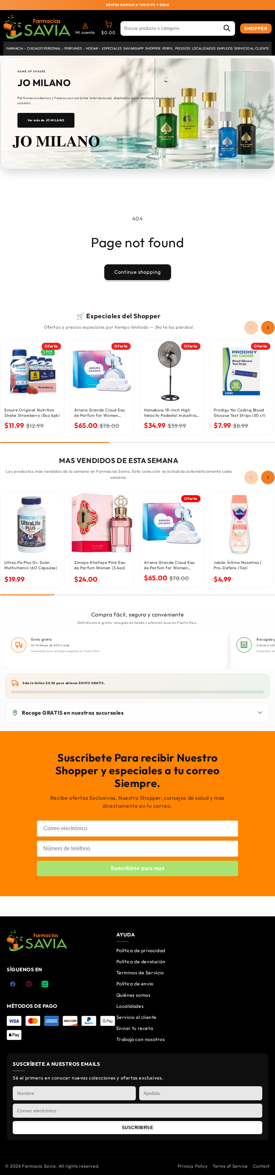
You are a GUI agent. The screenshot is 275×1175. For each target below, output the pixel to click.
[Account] (85, 25)
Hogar (93, 48)
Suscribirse (138, 1127)
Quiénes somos (133, 995)
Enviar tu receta (134, 1028)
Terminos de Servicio (140, 973)
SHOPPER (255, 28)
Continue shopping (137, 272)
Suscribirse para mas (138, 868)
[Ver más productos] (268, 328)
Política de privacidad (140, 951)
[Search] (226, 28)
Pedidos (182, 48)
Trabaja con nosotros (140, 1039)
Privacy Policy (193, 1166)
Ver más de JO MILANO (46, 120)
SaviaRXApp (133, 48)
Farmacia (15, 48)
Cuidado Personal (45, 48)
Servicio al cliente (251, 48)
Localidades (204, 48)
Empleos (225, 48)
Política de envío (135, 984)
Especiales (112, 48)
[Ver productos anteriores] (251, 328)
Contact (261, 1166)
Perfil (167, 48)
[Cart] (108, 25)
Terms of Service (230, 1166)
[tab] (102, 156)
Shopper (152, 48)
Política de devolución (141, 962)
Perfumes (74, 48)
